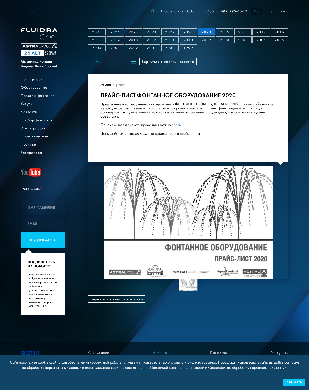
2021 (188, 32)
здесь (176, 125)
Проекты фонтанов (38, 96)
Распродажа (31, 153)
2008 (224, 40)
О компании (98, 353)
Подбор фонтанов (37, 120)
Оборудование (34, 87)
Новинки (28, 144)
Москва (226, 11)
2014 (115, 40)
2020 (206, 32)
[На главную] (30, 354)
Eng (269, 11)
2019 (224, 32)
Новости (99, 61)
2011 (170, 40)
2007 (243, 40)
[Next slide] (272, 222)
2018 (243, 32)
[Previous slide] (104, 222)
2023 (151, 32)
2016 (279, 32)
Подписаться (43, 240)
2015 (97, 40)
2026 (97, 32)
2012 (151, 40)
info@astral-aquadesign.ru (180, 11)
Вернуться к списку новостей (168, 62)
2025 (115, 32)
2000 (170, 48)
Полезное (218, 353)
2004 (97, 48)
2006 (261, 40)
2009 (206, 40)
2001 (151, 48)
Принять (294, 382)
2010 (188, 40)
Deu (281, 11)
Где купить (279, 353)
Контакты (29, 112)
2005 (279, 40)
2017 (261, 32)
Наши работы (33, 79)
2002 (133, 48)
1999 (188, 48)
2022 (170, 32)
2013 (133, 40)
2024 (133, 32)
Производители (34, 136)
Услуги (27, 104)
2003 (115, 48)
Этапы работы (33, 128)
